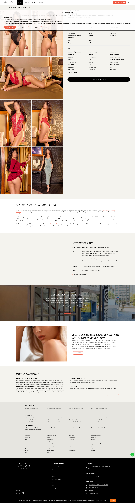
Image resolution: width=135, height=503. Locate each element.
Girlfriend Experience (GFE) (117, 59)
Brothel (53, 473)
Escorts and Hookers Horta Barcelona (98, 410)
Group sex (93, 446)
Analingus (48, 441)
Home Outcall (114, 62)
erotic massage (32, 221)
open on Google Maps (80, 274)
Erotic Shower (92, 67)
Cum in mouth (27, 446)
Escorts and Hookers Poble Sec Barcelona (32, 410)
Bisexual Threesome (72, 450)
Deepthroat (71, 54)
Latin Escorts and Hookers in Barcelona (32, 419)
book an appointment (99, 79)
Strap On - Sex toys (73, 72)
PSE (111, 67)
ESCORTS (20, 2)
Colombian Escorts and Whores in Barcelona (55, 418)
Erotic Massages (114, 54)
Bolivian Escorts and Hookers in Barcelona (98, 421)
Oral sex (91, 62)
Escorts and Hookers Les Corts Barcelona (54, 410)
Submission (92, 69)
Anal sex (70, 448)
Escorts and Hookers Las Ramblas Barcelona (77, 410)
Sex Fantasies (92, 57)
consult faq (67, 312)
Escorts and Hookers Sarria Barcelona (54, 408)
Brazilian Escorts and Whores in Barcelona (32, 418)
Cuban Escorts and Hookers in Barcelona (76, 421)
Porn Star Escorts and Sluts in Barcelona (32, 427)
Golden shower (72, 62)
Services (27, 2)
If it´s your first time (56, 479)
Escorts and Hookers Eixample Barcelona (76, 412)
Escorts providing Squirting (96, 443)
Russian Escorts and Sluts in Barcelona (32, 421)
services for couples (50, 443)
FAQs (113, 395)
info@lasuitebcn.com (94, 493)
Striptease (48, 437)
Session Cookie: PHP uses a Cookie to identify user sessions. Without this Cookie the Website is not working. (33, 21)
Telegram (91, 490)
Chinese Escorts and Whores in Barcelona (76, 419)
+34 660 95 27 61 (93, 488)
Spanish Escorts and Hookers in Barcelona (76, 418)
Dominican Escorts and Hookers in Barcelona (55, 421)
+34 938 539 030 (93, 485)
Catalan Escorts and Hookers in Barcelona (54, 419)
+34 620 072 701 (103, 485)
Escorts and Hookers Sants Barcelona (31, 408)
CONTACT (40, 2)
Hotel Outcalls (71, 64)
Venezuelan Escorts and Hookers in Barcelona (99, 418)
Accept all (10, 27)
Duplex (91, 54)
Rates (53, 476)
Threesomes (113, 69)
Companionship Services (74, 52)
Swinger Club (93, 437)
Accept (113, 500)
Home (10, 7)
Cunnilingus (71, 67)
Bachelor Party (93, 52)
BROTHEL (33, 2)
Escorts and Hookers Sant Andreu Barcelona (99, 408)
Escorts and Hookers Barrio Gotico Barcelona (99, 412)
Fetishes (69, 59)
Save (23, 27)
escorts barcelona (19, 7)
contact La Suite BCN (51, 224)
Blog (53, 485)
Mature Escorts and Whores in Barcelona (98, 427)
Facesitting (70, 57)
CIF (90, 59)
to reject (36, 27)
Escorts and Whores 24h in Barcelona (54, 427)
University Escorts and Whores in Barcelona (33, 429)
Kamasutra (113, 52)
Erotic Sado (71, 443)
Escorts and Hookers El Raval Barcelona (54, 412)
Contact (54, 489)
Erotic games (71, 69)
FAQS (53, 482)
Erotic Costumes (49, 439)
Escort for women (115, 64)
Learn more (78, 353)
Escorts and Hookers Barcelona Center (76, 408)
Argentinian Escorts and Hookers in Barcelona (99, 419)
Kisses (90, 64)
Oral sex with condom (116, 57)
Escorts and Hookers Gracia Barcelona (32, 412)
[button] (132, 454)
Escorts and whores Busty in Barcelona (76, 427)
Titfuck (26, 452)
